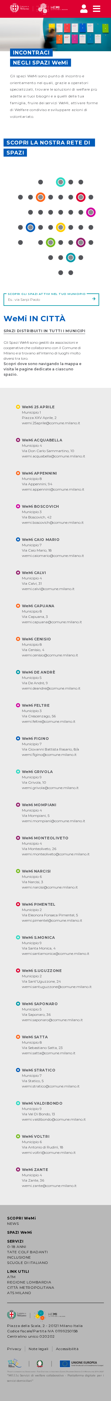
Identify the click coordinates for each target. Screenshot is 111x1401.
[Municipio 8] (40, 197)
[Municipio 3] (91, 212)
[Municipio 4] (81, 242)
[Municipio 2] (81, 197)
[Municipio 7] (30, 227)
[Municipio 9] (60, 182)
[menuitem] (39, 9)
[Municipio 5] (70, 257)
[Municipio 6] (50, 242)
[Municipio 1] (60, 227)
